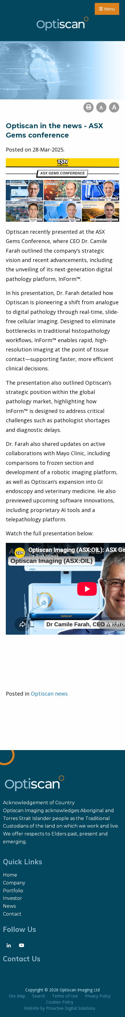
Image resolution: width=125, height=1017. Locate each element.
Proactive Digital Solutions (70, 1008)
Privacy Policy (97, 996)
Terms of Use (65, 996)
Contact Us (21, 958)
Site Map (17, 996)
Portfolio (13, 890)
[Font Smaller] (101, 107)
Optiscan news (49, 693)
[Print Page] (88, 107)
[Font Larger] (114, 107)
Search (38, 996)
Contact (12, 914)
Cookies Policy (59, 1002)
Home (10, 875)
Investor (12, 898)
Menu (109, 9)
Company (14, 883)
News (9, 906)
